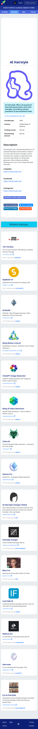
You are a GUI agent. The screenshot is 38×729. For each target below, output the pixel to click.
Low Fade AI (7, 601)
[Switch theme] (15, 2)
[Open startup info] (13, 239)
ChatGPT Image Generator (14, 376)
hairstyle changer (10, 540)
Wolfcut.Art (7, 634)
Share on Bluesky (27, 205)
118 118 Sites (7, 247)
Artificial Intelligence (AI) (14, 198)
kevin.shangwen (20, 548)
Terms (4, 726)
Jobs (23, 12)
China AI (6, 441)
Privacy (31, 722)
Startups (14, 12)
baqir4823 (18, 257)
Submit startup (30, 3)
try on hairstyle (9, 695)
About (4, 722)
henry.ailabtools (20, 708)
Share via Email (26, 208)
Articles (5, 12)
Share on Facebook (11, 205)
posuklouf (18, 673)
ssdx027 (17, 612)
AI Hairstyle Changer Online (14, 505)
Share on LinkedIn (11, 208)
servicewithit (19, 288)
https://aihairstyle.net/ (13, 171)
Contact (31, 726)
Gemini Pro (7, 474)
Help (10, 722)
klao (16, 518)
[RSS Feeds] (18, 724)
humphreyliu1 (19, 642)
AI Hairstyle (19, 62)
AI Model (6, 310)
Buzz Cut (6, 570)
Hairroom (6, 664)
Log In (20, 3)
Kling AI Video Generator (13, 408)
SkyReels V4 (7, 279)
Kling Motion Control (11, 343)
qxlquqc (17, 321)
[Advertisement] (19, 40)
